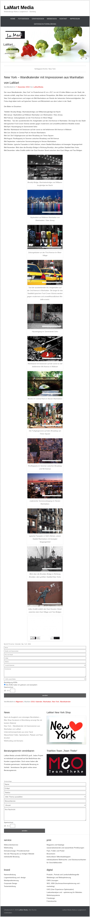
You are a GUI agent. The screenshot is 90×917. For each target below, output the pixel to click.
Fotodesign (23, 19)
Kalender (39, 702)
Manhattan (47, 702)
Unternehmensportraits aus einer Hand (18, 732)
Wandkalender (65, 702)
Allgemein (19, 702)
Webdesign (52, 19)
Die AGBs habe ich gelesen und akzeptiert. (22, 685)
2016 (33, 702)
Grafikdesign (38, 19)
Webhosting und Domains (13, 741)
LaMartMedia (38, 87)
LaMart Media (19, 7)
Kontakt (63, 19)
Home (12, 19)
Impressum (75, 19)
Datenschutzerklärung (45, 24)
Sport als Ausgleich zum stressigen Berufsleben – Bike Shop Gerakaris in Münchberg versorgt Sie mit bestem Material (23, 720)
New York (55, 702)
